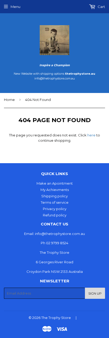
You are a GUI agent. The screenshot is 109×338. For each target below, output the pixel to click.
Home (9, 99)
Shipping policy (54, 196)
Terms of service (55, 202)
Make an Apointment (55, 183)
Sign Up (95, 293)
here (91, 135)
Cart (101, 7)
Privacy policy (54, 209)
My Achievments (54, 190)
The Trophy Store (56, 317)
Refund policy (54, 215)
